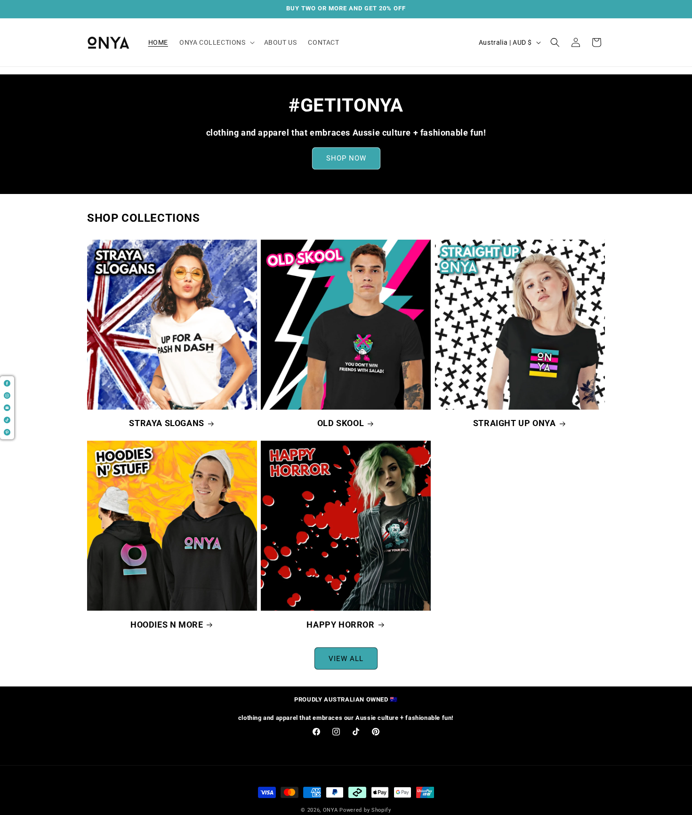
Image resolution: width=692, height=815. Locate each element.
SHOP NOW (346, 158)
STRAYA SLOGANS (166, 423)
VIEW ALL (346, 658)
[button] (216, 42)
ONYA (330, 810)
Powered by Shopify (365, 810)
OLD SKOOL (340, 423)
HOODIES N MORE (166, 624)
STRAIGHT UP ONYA (514, 423)
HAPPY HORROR (340, 624)
